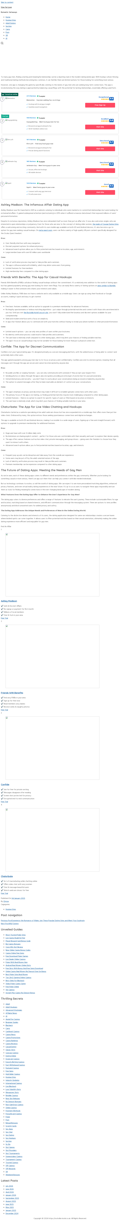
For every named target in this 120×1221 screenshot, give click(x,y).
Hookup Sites (11, 20)
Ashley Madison (9, 601)
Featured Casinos (12, 1068)
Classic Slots (10, 1049)
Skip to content (7, 2)
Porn (7, 32)
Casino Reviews (12, 1043)
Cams (8, 29)
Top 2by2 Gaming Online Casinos (18, 977)
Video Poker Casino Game (16, 983)
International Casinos (14, 1083)
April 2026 (10, 1192)
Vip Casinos (10, 989)
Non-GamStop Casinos (14, 1104)
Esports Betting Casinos (15, 1062)
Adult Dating (11, 23)
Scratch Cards (11, 1126)
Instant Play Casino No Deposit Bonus (20, 992)
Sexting (8, 26)
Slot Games (10, 1147)
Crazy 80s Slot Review (14, 947)
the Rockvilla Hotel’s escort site (36, 312)
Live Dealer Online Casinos (15, 959)
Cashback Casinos (12, 1031)
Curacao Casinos (12, 1052)
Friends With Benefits (12, 692)
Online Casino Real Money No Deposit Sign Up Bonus (26, 971)
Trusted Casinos (12, 1162)
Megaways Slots (12, 1092)
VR (7, 35)
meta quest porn (45, 230)
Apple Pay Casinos (13, 1019)
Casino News (11, 1034)
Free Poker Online (12, 986)
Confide (5, 784)
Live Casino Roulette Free (15, 938)
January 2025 (11, 1210)
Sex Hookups (11, 1138)
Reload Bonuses (12, 1123)
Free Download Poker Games (17, 956)
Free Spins (9, 1071)
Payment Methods (13, 1110)
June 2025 (10, 1204)
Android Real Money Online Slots (18, 965)
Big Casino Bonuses (13, 944)
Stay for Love (6, 7)
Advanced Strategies (14, 1010)
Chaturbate (7, 876)
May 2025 (10, 1207)
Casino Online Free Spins (15, 953)
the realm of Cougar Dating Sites (106, 224)
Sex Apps (9, 1129)
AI (6, 38)
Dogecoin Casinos (12, 1059)
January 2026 (11, 1195)
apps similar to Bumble (106, 285)
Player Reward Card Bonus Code (18, 941)
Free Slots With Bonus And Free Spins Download (24, 968)
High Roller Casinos (13, 1074)
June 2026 (10, 1189)
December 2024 (12, 1213)
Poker (8, 1117)
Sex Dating (10, 1135)
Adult (8, 1004)
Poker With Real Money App (17, 962)
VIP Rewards (10, 1168)
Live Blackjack (11, 1086)
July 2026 (9, 1186)
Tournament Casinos (14, 1159)
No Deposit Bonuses (13, 1101)
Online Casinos (11, 1107)
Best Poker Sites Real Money (17, 974)
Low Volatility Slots (13, 1089)
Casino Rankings (12, 1040)
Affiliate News (11, 1013)
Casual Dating (11, 1046)
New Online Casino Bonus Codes (18, 950)
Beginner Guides (12, 1022)
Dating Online (11, 1056)
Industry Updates (12, 1080)
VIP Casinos (10, 1165)
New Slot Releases (13, 1098)
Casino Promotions (13, 1037)
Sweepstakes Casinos (14, 1156)
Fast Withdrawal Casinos (15, 1065)
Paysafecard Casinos (14, 1113)
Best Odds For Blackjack (15, 980)
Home (8, 17)
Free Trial (4, 618)
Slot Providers (11, 1150)
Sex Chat (9, 1132)
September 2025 (12, 1198)
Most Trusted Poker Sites (16, 935)
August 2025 (11, 1201)
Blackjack (9, 1025)
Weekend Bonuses (13, 1174)
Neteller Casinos (12, 1095)
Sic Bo (8, 1144)
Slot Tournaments (13, 1153)
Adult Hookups (11, 1007)
